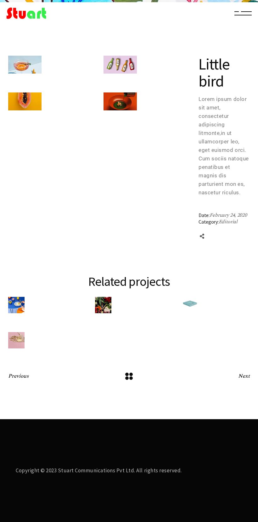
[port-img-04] (24, 101)
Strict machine (31, 260)
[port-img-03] (24, 65)
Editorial (228, 221)
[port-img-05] (120, 101)
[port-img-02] (120, 65)
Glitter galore (31, 295)
